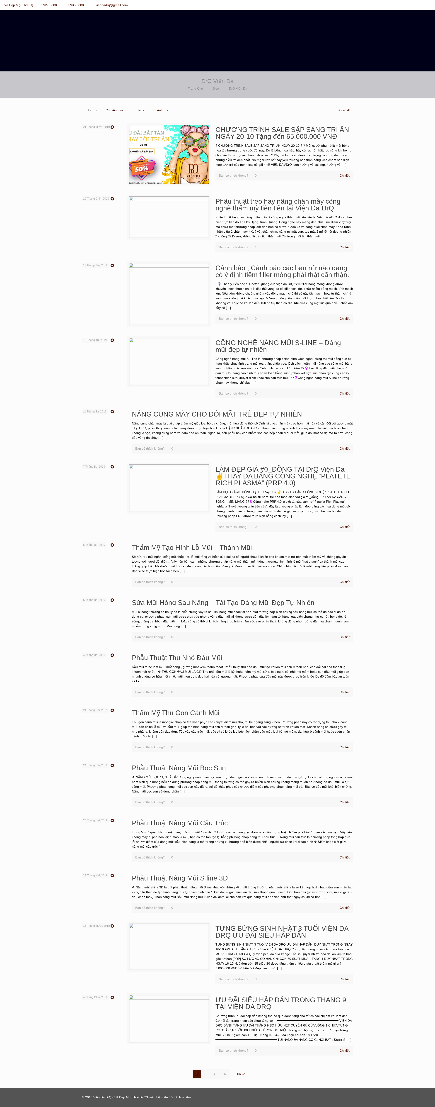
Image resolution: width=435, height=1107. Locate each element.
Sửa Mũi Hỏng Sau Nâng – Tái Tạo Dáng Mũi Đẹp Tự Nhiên (223, 602)
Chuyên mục (115, 110)
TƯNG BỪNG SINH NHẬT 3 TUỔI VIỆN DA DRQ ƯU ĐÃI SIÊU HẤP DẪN (281, 932)
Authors (162, 110)
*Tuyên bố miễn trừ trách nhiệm (168, 1097)
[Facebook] (410, 5)
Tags (140, 110)
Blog (216, 88)
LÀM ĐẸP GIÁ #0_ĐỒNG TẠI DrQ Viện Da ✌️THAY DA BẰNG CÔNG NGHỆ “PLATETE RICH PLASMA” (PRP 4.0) (283, 476)
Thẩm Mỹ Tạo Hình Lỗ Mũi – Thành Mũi (192, 547)
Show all (344, 110)
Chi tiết (345, 175)
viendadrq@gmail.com (112, 5)
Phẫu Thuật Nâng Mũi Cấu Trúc (180, 823)
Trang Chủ (195, 88)
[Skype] (403, 5)
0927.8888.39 (51, 5)
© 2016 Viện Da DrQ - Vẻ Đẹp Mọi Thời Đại (113, 1097)
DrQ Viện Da (238, 88)
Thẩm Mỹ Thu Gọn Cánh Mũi (176, 713)
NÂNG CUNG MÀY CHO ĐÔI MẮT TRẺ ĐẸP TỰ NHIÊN (217, 414)
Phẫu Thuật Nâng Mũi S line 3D (180, 878)
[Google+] (416, 5)
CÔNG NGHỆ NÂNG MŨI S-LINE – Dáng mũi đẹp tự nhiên (278, 346)
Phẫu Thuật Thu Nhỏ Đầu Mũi (177, 657)
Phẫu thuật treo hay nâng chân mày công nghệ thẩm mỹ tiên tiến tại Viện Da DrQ (278, 205)
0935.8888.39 (78, 5)
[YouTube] (422, 5)
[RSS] (428, 5)
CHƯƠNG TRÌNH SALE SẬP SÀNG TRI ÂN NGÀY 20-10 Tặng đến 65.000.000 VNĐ (282, 133)
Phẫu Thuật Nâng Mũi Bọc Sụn (179, 768)
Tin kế (241, 1074)
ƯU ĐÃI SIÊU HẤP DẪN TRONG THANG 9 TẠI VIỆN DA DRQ (280, 1003)
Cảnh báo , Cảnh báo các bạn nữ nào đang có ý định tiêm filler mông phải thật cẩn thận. (282, 271)
